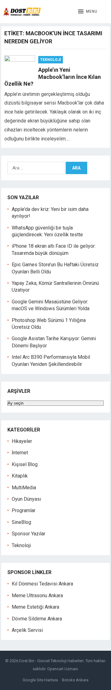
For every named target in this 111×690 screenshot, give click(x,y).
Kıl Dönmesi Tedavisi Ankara (42, 584)
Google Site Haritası (40, 680)
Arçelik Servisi (27, 630)
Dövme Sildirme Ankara (37, 619)
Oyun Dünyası (26, 499)
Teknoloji (50, 60)
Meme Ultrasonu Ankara (37, 595)
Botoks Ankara (75, 680)
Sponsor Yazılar (28, 534)
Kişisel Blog (25, 464)
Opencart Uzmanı (62, 668)
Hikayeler (22, 441)
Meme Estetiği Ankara (35, 607)
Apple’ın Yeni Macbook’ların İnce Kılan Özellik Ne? (52, 76)
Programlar (23, 510)
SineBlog (21, 522)
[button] (87, 12)
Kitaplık (20, 476)
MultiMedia (24, 488)
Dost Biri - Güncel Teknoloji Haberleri (51, 660)
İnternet (20, 453)
